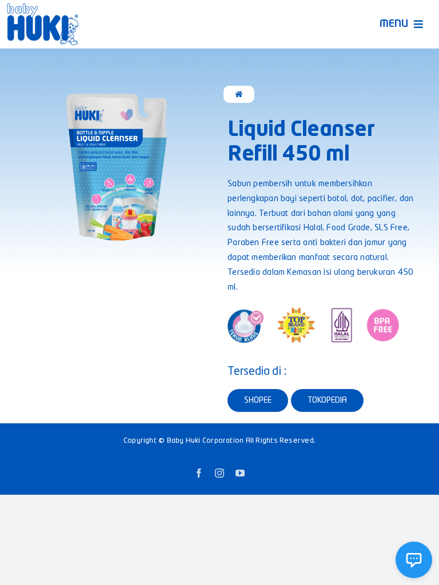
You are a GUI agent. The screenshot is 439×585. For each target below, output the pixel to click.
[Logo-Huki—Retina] (42, 7)
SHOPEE (258, 400)
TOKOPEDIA (327, 400)
